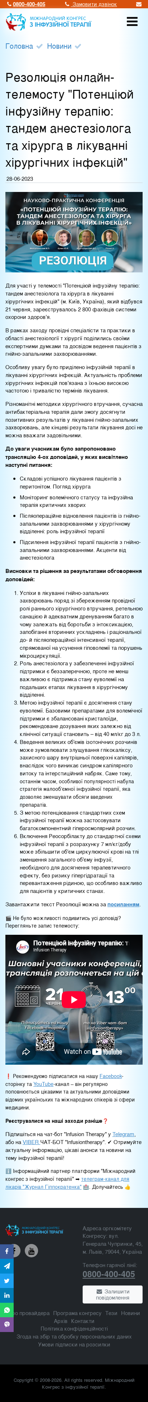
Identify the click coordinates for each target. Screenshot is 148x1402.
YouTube (43, 1084)
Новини (59, 45)
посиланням (123, 904)
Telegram (123, 1134)
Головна (19, 45)
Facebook (111, 1076)
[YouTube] (31, 1251)
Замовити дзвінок (94, 4)
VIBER (31, 1141)
